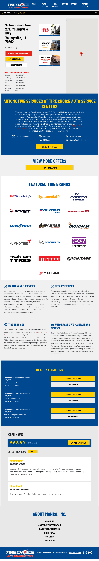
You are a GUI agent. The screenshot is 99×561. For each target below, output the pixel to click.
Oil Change (55, 5)
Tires (34, 4)
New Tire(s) (47, 136)
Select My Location (49, 167)
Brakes (65, 4)
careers (49, 537)
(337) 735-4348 (73, 416)
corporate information (49, 525)
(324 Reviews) (32, 443)
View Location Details (73, 378)
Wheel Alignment (23, 136)
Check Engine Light (78, 140)
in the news (49, 533)
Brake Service (75, 136)
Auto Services (44, 5)
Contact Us (49, 540)
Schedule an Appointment (18, 53)
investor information (49, 529)
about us (49, 521)
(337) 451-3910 (16, 65)
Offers (74, 4)
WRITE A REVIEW (80, 442)
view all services (49, 146)
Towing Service (85, 5)
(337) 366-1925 (73, 384)
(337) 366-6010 (73, 400)
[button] (81, 54)
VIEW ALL (32, 452)
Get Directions (15, 59)
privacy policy (75, 553)
